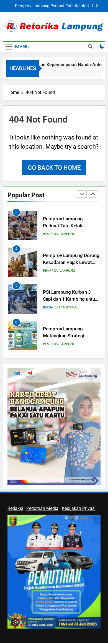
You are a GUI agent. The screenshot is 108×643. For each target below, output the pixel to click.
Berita (48, 307)
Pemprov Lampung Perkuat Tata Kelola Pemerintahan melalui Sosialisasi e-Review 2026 (50, 6)
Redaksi (15, 508)
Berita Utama (66, 307)
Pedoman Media (42, 508)
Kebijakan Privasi (79, 508)
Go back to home (54, 167)
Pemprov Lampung (59, 233)
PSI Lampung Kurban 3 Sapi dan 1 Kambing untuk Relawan (70, 299)
